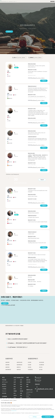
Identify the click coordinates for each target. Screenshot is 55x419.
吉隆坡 (15, 391)
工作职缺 (4, 388)
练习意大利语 (41, 362)
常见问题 (4, 379)
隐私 (27, 386)
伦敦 (21, 393)
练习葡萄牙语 (30, 369)
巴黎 (15, 397)
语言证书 (4, 386)
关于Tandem (5, 382)
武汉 (21, 388)
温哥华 (15, 395)
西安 (15, 388)
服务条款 (28, 379)
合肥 (15, 382)
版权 (27, 384)
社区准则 (28, 382)
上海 (15, 379)
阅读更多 (21, 325)
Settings (35, 416)
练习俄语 (29, 364)
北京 (21, 379)
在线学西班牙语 (19, 364)
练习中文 (40, 367)
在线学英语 (7, 362)
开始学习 (9, 31)
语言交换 (4, 393)
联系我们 (4, 384)
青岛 (15, 386)
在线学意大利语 (19, 362)
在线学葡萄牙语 (8, 369)
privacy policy (13, 410)
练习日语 (29, 367)
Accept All (47, 416)
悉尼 (21, 395)
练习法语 (40, 369)
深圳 (15, 384)
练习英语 (29, 362)
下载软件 (44, 80)
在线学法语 (19, 369)
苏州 (21, 384)
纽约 (15, 393)
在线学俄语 (7, 364)
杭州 (21, 382)
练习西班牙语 (41, 364)
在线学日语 (7, 367)
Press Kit (4, 391)
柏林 (21, 397)
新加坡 (21, 391)
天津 (21, 386)
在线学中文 (19, 367)
